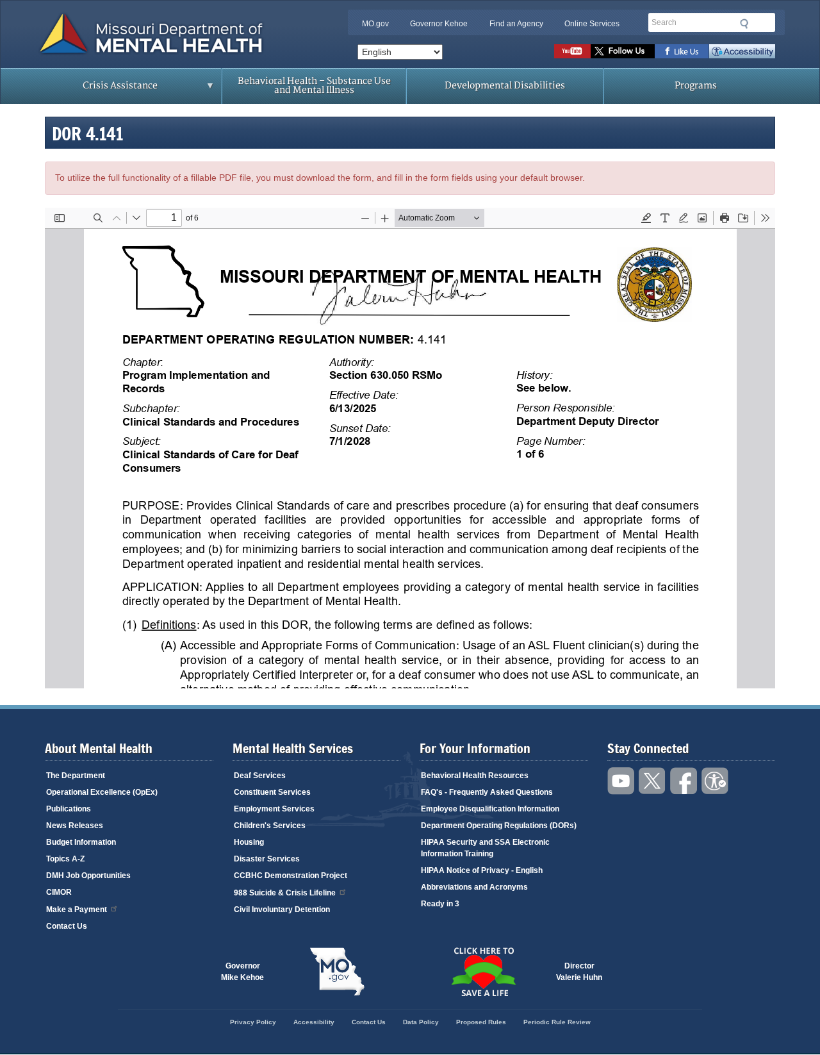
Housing (249, 842)
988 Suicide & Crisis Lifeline (285, 892)
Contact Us (66, 926)
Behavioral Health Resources (475, 775)
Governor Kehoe (439, 23)
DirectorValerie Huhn (579, 971)
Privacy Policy (253, 1022)
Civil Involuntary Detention (282, 909)
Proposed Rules (481, 1022)
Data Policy (421, 1022)
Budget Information (81, 842)
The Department (75, 775)
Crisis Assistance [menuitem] (95, 89)
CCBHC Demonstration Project (290, 875)
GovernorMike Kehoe (242, 971)
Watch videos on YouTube (572, 51)
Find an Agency (516, 23)
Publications (68, 808)
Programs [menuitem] (696, 85)
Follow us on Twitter (623, 51)
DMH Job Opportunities (88, 875)
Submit (744, 24)
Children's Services (270, 825)
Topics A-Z (65, 858)
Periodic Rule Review (557, 1022)
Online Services (591, 23)
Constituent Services (272, 792)
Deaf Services (260, 775)
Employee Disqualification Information (490, 808)
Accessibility (742, 51)
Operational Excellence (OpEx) (102, 792)
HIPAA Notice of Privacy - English (482, 870)
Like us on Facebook (682, 51)
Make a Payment (76, 909)
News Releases (74, 825)
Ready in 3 (440, 903)
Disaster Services (267, 858)
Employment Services (274, 808)
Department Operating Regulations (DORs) (499, 825)
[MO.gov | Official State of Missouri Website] (337, 971)
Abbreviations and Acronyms (474, 887)
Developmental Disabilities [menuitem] (505, 85)
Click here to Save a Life (483, 971)
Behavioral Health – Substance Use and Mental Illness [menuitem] (314, 86)
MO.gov (375, 23)
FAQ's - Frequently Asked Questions (487, 792)
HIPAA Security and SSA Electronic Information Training (485, 848)
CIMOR (59, 892)
